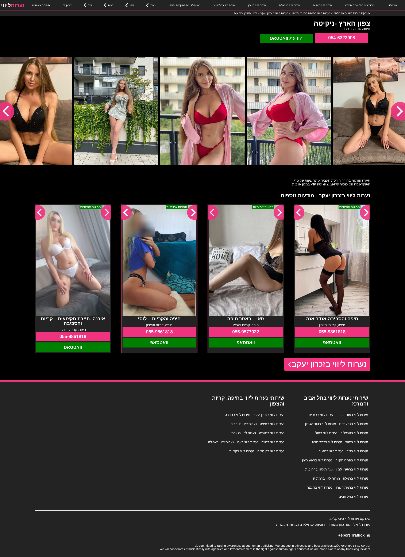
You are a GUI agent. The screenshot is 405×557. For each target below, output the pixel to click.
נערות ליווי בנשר (273, 442)
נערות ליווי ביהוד (356, 442)
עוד (90, 5)
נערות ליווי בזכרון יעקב (329, 364)
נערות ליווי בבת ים (322, 5)
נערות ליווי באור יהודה (353, 415)
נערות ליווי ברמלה (355, 478)
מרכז (152, 5)
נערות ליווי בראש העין (317, 460)
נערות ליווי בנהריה (271, 433)
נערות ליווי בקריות (241, 451)
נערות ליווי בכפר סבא (327, 442)
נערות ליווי (393, 5)
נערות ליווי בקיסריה (270, 451)
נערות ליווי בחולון (257, 5)
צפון (132, 5)
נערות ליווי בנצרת (243, 433)
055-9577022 (245, 331)
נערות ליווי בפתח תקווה (351, 460)
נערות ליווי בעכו (247, 442)
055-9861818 (332, 331)
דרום (110, 5)
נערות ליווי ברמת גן (326, 478)
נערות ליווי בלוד (357, 451)
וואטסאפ (332, 342)
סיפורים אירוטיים (41, 5)
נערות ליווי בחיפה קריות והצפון (184, 5)
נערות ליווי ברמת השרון (351, 487)
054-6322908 (341, 37)
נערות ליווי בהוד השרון (320, 424)
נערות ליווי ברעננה (319, 487)
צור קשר (67, 5)
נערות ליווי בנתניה (331, 451)
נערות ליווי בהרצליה (289, 5)
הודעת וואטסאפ (286, 38)
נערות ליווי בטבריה (244, 424)
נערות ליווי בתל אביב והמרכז (360, 5)
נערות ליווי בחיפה (272, 424)
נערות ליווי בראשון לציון (352, 469)
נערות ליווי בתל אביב (224, 5)
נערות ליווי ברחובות (319, 469)
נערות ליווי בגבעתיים (353, 424)
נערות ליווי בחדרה (237, 415)
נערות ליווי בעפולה (221, 442)
